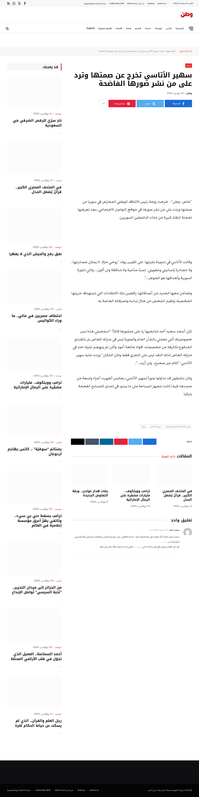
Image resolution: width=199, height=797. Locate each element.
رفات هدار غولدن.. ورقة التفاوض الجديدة (90, 493)
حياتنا (148, 28)
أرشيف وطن (170, 51)
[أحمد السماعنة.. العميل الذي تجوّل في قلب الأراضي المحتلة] (34, 625)
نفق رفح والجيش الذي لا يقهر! (35, 254)
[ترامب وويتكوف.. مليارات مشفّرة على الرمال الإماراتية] (131, 475)
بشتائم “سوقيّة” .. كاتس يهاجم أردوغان (35, 451)
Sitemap (151, 3)
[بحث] (8, 28)
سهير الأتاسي (156, 426)
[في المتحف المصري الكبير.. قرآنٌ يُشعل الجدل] (173, 475)
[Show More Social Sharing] (103, 103)
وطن (189, 93)
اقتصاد (118, 28)
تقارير (169, 28)
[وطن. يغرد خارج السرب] (186, 15)
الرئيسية (179, 28)
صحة (128, 28)
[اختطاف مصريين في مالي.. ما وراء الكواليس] (34, 287)
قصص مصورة (105, 28)
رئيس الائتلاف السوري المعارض (178, 426)
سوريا (143, 426)
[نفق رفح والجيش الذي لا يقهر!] (34, 225)
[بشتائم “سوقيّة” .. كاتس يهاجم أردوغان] (34, 420)
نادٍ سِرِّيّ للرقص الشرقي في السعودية (37, 123)
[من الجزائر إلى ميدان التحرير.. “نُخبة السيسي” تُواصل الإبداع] (34, 558)
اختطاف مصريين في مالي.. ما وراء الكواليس (37, 318)
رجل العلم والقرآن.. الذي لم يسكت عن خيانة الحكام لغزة (38, 723)
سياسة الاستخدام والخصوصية (95, 3)
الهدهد (158, 28)
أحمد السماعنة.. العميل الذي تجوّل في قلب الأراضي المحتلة (36, 656)
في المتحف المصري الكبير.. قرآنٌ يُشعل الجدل (177, 495)
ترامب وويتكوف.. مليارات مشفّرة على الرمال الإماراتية (135, 495)
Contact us (161, 3)
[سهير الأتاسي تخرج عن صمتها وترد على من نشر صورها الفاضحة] (131, 142)
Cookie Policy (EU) (116, 3)
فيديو (138, 28)
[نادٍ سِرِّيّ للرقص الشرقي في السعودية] (34, 91)
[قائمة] (191, 28)
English (90, 28)
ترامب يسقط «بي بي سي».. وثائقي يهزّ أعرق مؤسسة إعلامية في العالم (38, 520)
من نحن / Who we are (135, 3)
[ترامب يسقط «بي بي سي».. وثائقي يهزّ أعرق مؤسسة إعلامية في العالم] (34, 487)
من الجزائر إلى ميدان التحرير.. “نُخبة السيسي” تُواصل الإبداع (37, 590)
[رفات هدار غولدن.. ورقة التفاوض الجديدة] (89, 475)
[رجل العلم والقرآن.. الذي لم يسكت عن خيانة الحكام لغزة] (34, 692)
